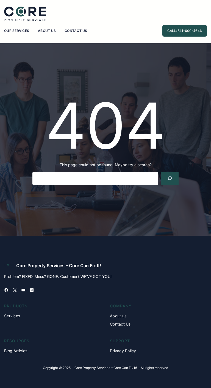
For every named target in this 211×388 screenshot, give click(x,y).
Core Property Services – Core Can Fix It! (58, 265)
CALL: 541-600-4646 (184, 31)
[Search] (170, 178)
